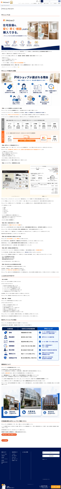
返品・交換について (15, 458)
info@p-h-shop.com (45, 487)
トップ (2, 5)
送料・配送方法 (14, 455)
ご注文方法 (13, 454)
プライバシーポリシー (4, 458)
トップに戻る (4, 440)
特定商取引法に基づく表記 (4, 463)
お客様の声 (3, 455)
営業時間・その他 (14, 460)
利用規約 (2, 460)
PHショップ (31, 484)
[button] (25, 3)
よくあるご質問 (25, 452)
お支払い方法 (14, 457)
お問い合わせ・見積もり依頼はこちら (9, 434)
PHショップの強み (4, 454)
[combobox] (52, 1)
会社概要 (2, 457)
